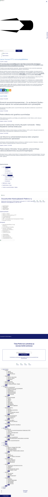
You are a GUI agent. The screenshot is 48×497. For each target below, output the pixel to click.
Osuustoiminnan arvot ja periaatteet (15, 388)
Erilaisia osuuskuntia (12, 389)
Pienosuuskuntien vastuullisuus (14, 424)
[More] (10, 90)
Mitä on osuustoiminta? (10, 387)
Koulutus (9, 467)
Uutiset (5, 61)
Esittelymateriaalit (11, 397)
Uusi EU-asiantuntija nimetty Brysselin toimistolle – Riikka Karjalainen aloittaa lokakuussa (20, 125)
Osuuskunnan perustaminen (11, 415)
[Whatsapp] (8, 90)
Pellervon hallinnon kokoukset (14, 456)
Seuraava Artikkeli (4, 93)
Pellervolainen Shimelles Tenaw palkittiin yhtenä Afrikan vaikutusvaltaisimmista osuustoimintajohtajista (19, 150)
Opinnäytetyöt (11, 404)
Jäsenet (6, 472)
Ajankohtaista (5, 55)
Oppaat (9, 398)
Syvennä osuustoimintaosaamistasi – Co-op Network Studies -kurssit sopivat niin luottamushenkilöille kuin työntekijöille (22, 103)
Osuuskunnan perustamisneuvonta (15, 465)
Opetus (9, 408)
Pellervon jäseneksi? (12, 475)
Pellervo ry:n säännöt (12, 448)
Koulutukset (10, 379)
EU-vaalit (9, 433)
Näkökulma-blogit (9, 381)
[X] (3, 90)
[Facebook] (1, 90)
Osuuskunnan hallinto (9, 420)
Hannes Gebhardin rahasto (13, 412)
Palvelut (6, 464)
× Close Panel (5, 495)
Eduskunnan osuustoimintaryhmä (12, 440)
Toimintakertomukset (12, 449)
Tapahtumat (7, 376)
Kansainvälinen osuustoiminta (11, 437)
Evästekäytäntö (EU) (7, 238)
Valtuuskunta (10, 455)
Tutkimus (9, 411)
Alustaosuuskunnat (12, 392)
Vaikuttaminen (5, 208)
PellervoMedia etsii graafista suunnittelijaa (15, 114)
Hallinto (6, 453)
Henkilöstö (10, 479)
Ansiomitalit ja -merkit (12, 470)
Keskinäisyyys (11, 390)
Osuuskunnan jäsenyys (12, 421)
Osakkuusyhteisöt (9, 458)
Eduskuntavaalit (11, 435)
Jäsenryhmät (10, 473)
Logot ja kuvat (11, 483)
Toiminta (7, 446)
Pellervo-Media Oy (11, 459)
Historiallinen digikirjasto (13, 405)
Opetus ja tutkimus (9, 407)
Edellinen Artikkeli (4, 91)
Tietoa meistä (5, 209)
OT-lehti (4, 442)
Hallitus (9, 454)
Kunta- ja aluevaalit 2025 (13, 432)
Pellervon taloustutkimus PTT (9, 215)
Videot (9, 401)
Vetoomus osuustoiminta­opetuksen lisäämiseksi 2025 (19, 430)
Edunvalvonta (8, 429)
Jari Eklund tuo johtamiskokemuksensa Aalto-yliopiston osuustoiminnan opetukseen (19, 138)
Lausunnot (10, 431)
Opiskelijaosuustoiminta (13, 410)
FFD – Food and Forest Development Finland (13, 218)
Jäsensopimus (11, 418)
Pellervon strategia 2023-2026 (14, 447)
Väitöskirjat (10, 402)
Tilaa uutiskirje (10, 482)
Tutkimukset (10, 403)
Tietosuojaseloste (6, 236)
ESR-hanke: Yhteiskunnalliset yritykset (16, 450)
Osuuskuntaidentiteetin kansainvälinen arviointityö (18, 438)
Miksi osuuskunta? (11, 416)
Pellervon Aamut (11, 378)
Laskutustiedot (6, 235)
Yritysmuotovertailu (12, 393)
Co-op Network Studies (8, 227)
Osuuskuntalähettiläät (12, 480)
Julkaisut (9, 399)
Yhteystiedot (5, 234)
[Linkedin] (5, 90)
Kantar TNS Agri (6, 217)
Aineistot (7, 396)
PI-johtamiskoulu (6, 216)
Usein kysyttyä (11, 394)
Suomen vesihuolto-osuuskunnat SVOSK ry (7, 229)
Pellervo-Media (6, 213)
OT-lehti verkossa (11, 373)
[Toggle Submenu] (8, 167)
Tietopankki (5, 207)
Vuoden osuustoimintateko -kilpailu (12, 384)
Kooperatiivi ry (5, 230)
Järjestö (1, 121)
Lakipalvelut (10, 466)
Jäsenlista (10, 474)
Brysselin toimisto (6, 220)
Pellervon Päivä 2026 (12, 377)
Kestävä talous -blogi (9, 382)
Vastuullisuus (10, 372)
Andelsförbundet (6, 232)
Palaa (9, 375)
